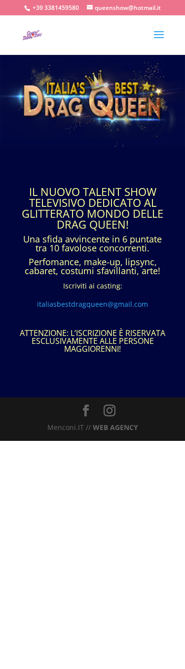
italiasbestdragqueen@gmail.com (92, 304)
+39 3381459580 (56, 7)
